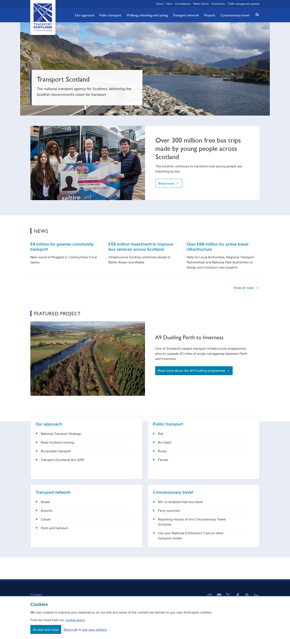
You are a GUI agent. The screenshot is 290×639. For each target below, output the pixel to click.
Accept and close (46, 629)
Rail (160, 433)
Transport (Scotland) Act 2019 (62, 460)
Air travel (164, 442)
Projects (209, 15)
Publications (218, 3)
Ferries (163, 460)
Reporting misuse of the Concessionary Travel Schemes (192, 521)
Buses (162, 451)
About (159, 3)
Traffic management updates (244, 3)
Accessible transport (56, 451)
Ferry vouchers (169, 510)
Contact (36, 595)
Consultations (183, 3)
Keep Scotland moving (57, 442)
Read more (166, 183)
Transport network (186, 15)
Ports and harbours (54, 528)
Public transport (110, 15)
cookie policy (75, 620)
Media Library (201, 3)
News (169, 3)
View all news (244, 288)
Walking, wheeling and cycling (147, 15)
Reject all (70, 629)
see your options (94, 629)
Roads (45, 502)
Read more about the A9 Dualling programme (191, 370)
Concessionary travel (234, 15)
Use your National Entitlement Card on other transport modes (191, 535)
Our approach (84, 15)
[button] (256, 14)
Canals (46, 519)
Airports (46, 510)
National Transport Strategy (61, 433)
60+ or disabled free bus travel (180, 502)
